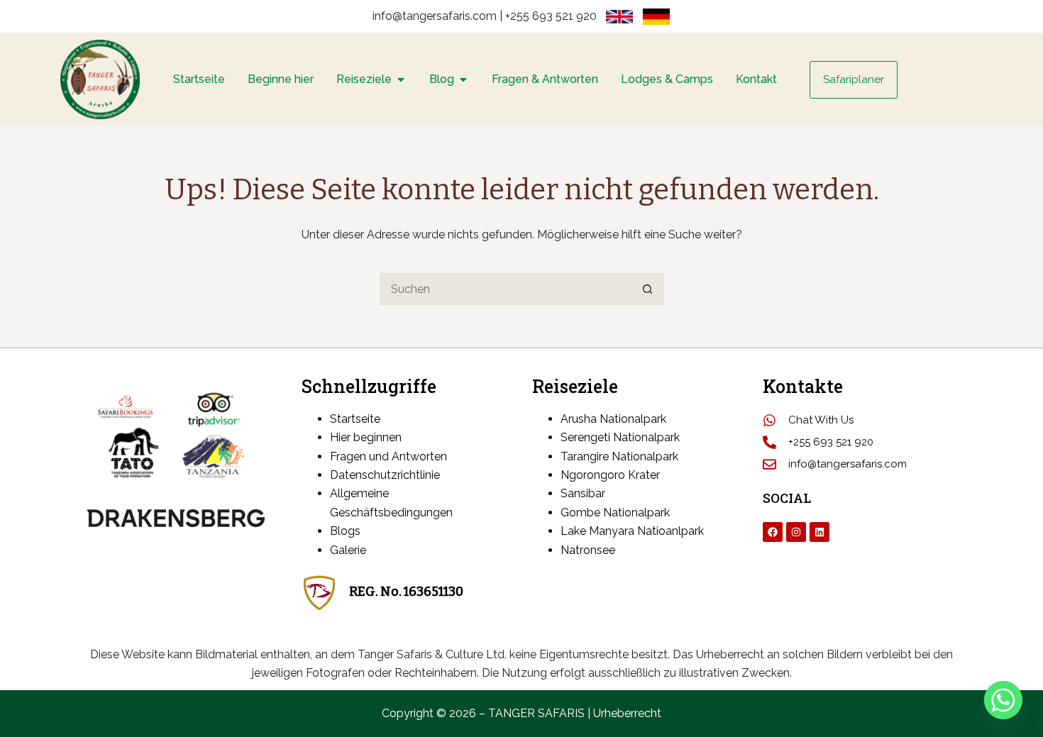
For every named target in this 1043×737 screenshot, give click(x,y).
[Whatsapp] (1003, 700)
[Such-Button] (647, 289)
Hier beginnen (367, 437)
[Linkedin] (819, 532)
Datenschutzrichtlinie (385, 475)
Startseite (356, 419)
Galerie (348, 550)
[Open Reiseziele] (401, 79)
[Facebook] (773, 532)
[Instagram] (796, 532)
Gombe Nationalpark (615, 512)
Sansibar (583, 493)
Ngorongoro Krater (610, 475)
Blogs (345, 531)
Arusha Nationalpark (613, 419)
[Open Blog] (463, 79)
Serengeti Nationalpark (620, 437)
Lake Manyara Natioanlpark (632, 531)
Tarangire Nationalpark (619, 456)
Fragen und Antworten (390, 456)
